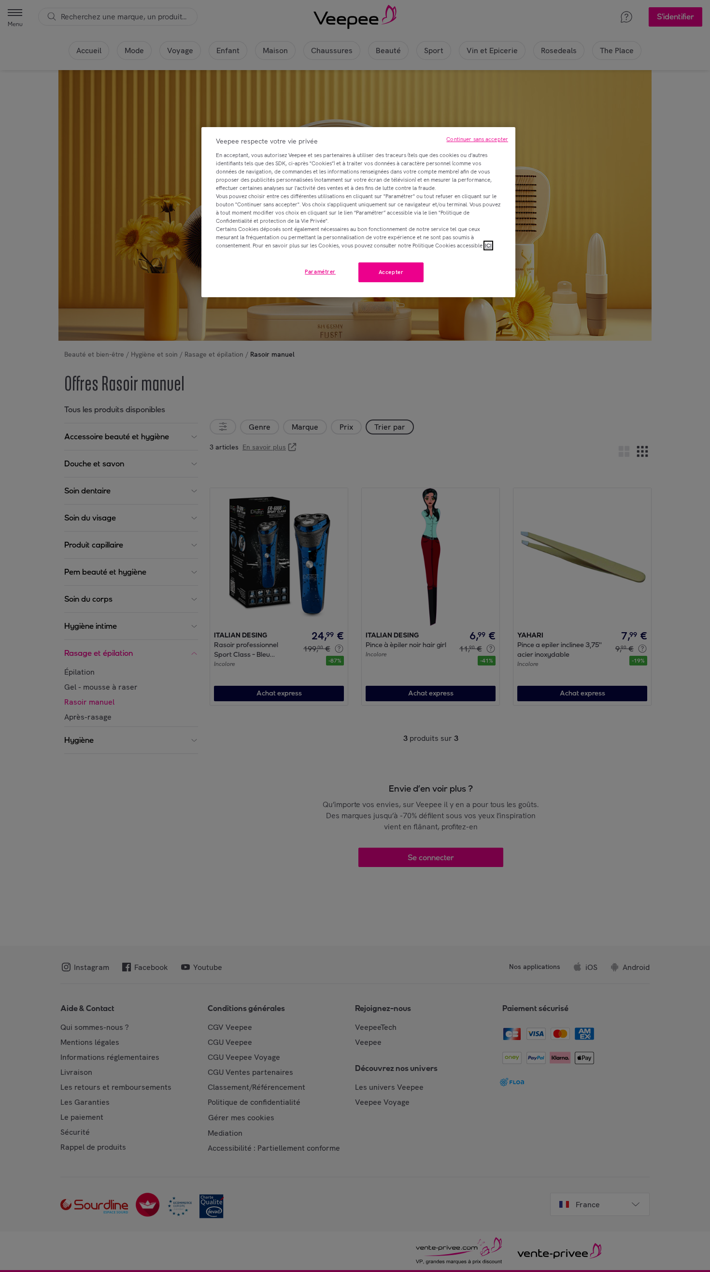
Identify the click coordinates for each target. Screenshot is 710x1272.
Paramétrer (320, 271)
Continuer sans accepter (477, 139)
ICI (488, 245)
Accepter (391, 272)
